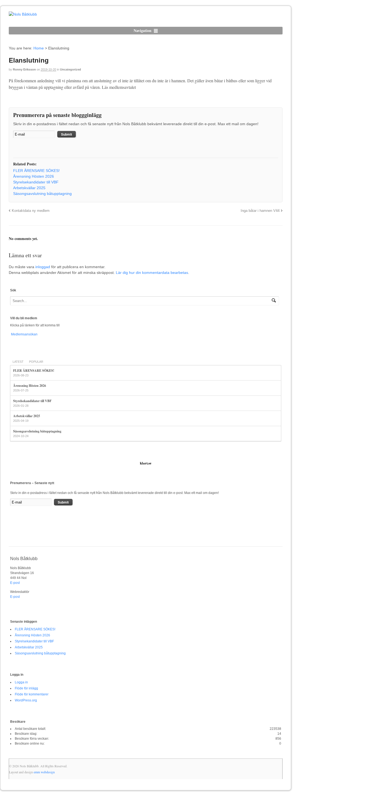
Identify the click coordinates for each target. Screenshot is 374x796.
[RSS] (17, 148)
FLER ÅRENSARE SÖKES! (33, 370)
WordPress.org (26, 700)
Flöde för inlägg (26, 688)
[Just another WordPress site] (23, 14)
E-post (15, 583)
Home (38, 48)
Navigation (142, 30)
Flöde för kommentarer (31, 694)
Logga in (21, 682)
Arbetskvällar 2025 (26, 416)
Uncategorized (70, 69)
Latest (18, 361)
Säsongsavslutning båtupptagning (37, 431)
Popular (36, 361)
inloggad (42, 267)
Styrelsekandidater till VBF (32, 401)
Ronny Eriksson (24, 69)
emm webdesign (44, 772)
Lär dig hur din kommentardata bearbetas (152, 272)
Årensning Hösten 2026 (29, 385)
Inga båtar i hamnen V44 (260, 211)
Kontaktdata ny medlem (31, 211)
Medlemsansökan (24, 334)
